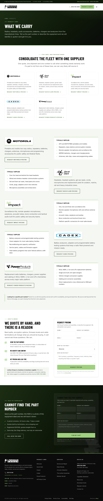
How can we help (63, 352)
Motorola (39, 463)
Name (59, 330)
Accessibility (64, 498)
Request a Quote (87, 6)
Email (59, 337)
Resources (80, 479)
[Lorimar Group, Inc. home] (11, 6)
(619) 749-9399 (41, 374)
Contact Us (80, 489)
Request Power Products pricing (19, 285)
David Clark (40, 467)
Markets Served (61, 476)
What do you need (63, 345)
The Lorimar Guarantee (63, 473)
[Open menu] (96, 7)
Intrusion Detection (62, 470)
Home (6, 18)
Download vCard (81, 483)
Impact (38, 470)
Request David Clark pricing (67, 191)
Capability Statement (82, 476)
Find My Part (76, 435)
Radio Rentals (60, 467)
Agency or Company (83, 330)
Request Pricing (76, 367)
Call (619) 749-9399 (14, 436)
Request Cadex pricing (65, 254)
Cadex (38, 473)
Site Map (71, 498)
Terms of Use (56, 498)
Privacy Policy (48, 498)
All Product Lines (41, 479)
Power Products (41, 476)
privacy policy (68, 373)
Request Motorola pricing (17, 159)
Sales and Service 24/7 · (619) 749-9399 (87, 1)
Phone (79, 337)
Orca (97, 498)
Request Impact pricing (15, 222)
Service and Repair (62, 463)
